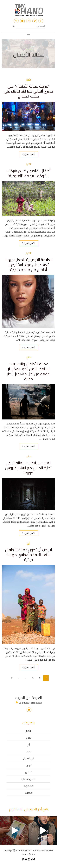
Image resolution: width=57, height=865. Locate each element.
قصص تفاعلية (28, 779)
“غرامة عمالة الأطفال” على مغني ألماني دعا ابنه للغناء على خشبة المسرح (28, 91)
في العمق (28, 758)
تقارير (28, 737)
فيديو (28, 765)
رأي (28, 744)
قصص (28, 772)
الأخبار (29, 730)
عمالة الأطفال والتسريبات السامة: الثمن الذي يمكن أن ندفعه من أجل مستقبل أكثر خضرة (28, 371)
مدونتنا (28, 792)
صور (28, 751)
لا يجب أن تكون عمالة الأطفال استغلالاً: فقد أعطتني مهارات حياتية (28, 554)
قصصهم (28, 785)
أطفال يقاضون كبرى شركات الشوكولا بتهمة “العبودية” (28, 173)
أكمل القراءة (28, 154)
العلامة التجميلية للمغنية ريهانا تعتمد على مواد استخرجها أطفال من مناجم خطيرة (28, 264)
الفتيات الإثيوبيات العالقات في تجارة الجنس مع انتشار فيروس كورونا (28, 467)
